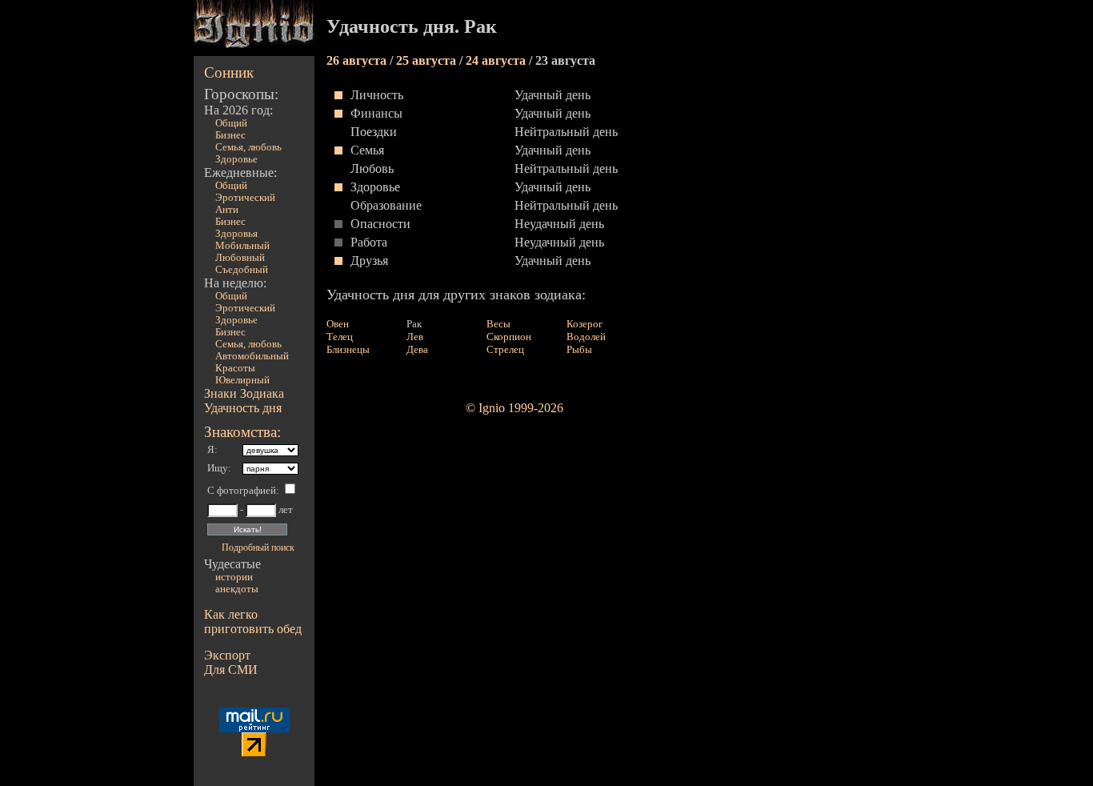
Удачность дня (243, 408)
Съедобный (241, 269)
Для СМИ (231, 669)
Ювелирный (242, 380)
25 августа (427, 60)
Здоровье (236, 159)
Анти (226, 209)
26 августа (358, 60)
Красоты (235, 368)
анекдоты (236, 589)
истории (234, 577)
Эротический (245, 197)
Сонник (229, 72)
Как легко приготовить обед (253, 622)
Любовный (240, 257)
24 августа (497, 60)
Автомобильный (252, 356)
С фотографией (241, 490)
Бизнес (230, 135)
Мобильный (242, 245)
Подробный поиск (258, 547)
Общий (231, 123)
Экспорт (227, 655)
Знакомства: (242, 431)
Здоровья (236, 233)
